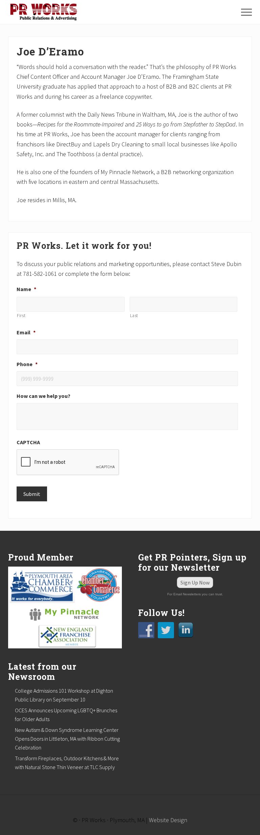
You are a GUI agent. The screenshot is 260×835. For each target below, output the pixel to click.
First (21, 315)
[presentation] (68, 462)
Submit (31, 494)
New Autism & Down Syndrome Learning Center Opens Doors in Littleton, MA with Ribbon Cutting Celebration (67, 738)
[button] (246, 12)
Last (134, 315)
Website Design (168, 820)
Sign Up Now (195, 582)
